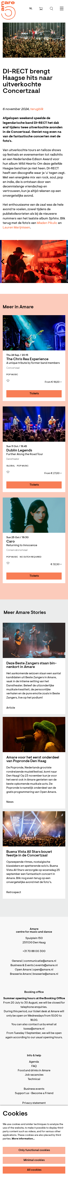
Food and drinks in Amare (34, 1070)
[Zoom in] (4, 281)
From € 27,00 (52, 473)
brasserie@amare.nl (45, 974)
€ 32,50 (55, 564)
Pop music (12, 375)
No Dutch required (30, 557)
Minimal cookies (34, 1160)
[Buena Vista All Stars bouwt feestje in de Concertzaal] (34, 828)
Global (10, 466)
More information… (23, 1139)
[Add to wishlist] (8, 381)
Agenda (34, 1061)
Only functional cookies (34, 1150)
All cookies (34, 1170)
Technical (34, 1079)
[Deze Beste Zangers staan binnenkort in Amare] (34, 640)
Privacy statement (34, 1103)
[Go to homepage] (6, 7)
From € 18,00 (52, 382)
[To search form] (51, 8)
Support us (22, 1093)
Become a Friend (42, 1093)
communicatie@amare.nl (40, 961)
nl (30, 8)
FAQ (34, 1066)
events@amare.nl (46, 965)
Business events (34, 1089)
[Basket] (41, 8)
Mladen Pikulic (47, 223)
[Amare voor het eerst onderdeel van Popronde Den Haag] (34, 734)
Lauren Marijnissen (16, 227)
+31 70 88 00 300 (34, 951)
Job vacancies (34, 1074)
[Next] (59, 261)
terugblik (37, 109)
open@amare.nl (43, 969)
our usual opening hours (46, 1037)
